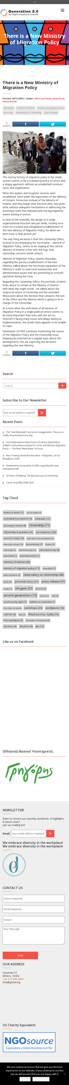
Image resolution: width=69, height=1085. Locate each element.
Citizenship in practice (18, 532)
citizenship (9, 108)
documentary (34, 544)
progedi (8, 589)
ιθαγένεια (26, 626)
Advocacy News (43, 98)
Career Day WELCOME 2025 (20, 482)
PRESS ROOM (10, 101)
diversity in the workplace (40, 538)
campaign (42, 518)
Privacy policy (41, 1079)
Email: (6, 833)
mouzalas (8, 112)
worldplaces (54, 608)
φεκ (40, 626)
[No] (64, 1074)
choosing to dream (15, 525)
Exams (50, 544)
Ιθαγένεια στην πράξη (43, 614)
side (55, 596)
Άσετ (22, 614)
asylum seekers (34, 513)
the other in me (12, 608)
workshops (33, 608)
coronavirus (46, 532)
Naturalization (12, 575)
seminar (44, 596)
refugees (24, 588)
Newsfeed (58, 98)
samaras (41, 588)
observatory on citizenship (29, 112)
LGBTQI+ (10, 614)
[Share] (25, 124)
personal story (27, 581)
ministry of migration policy (51, 108)
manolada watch (29, 555)
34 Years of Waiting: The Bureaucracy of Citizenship (32, 475)
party (8, 581)
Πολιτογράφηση (13, 620)
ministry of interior (26, 108)
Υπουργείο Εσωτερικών (38, 620)
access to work (14, 512)
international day (49, 550)
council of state (14, 538)
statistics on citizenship (42, 601)
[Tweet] (52, 124)
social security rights (15, 601)
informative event (27, 550)
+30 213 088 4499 (13, 979)
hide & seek (10, 550)
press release (51, 112)
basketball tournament (18, 518)
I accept (25, 1079)
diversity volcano (13, 544)
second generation (20, 595)
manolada (10, 555)
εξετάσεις (10, 626)
